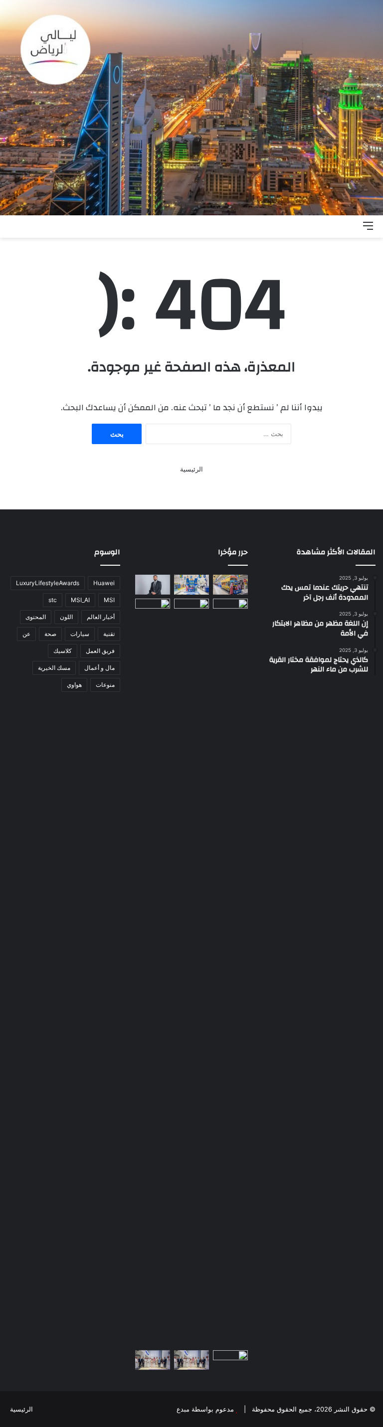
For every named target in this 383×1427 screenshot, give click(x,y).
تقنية (109, 633)
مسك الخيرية (54, 667)
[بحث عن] (351, 225)
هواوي (74, 684)
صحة (50, 633)
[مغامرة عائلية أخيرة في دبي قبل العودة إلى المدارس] (191, 972)
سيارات (79, 633)
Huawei (104, 583)
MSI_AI (80, 600)
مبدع (183, 1409)
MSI (109, 600)
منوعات (105, 684)
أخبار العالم (101, 617)
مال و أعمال (99, 667)
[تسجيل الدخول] (316, 225)
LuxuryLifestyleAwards (47, 583)
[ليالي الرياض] (191, 107)
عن (26, 633)
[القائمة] (368, 225)
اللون (66, 617)
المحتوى (35, 617)
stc (52, 600)
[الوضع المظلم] (333, 225)
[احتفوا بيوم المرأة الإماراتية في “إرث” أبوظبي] (152, 608)
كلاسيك (62, 650)
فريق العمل (100, 650)
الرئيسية (191, 469)
